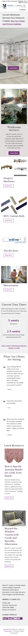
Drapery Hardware (9, 180)
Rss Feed (4, 618)
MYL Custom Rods (14, 216)
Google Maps (21, 618)
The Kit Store (11, 250)
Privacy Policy (8, 631)
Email (18, 618)
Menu (23, 9)
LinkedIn (9, 618)
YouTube (15, 618)
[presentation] (14, 167)
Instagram (12, 618)
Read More (9, 186)
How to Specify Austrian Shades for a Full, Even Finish (14, 471)
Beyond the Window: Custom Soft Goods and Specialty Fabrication (12, 536)
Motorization (11, 285)
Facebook (7, 618)
